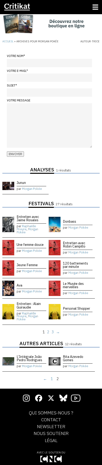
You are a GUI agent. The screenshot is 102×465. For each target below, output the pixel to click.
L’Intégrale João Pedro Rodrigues (29, 358)
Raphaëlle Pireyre (26, 227)
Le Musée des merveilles (73, 285)
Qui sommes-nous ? (51, 413)
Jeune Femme (27, 265)
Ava (19, 285)
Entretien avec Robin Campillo (74, 244)
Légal (51, 440)
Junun (21, 182)
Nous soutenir (51, 433)
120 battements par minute (75, 265)
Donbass (69, 221)
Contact (51, 419)
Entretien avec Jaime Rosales (28, 218)
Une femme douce (30, 244)
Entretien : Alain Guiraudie (29, 305)
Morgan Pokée (32, 189)
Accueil (8, 41)
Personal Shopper (76, 308)
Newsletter (51, 426)
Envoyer (15, 154)
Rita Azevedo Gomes (73, 358)
